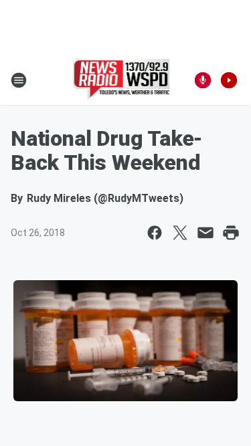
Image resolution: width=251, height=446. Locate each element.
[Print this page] (231, 232)
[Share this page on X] (180, 232)
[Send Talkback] (203, 80)
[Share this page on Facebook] (154, 232)
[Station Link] (121, 80)
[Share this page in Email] (205, 232)
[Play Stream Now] (229, 80)
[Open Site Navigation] (19, 80)
